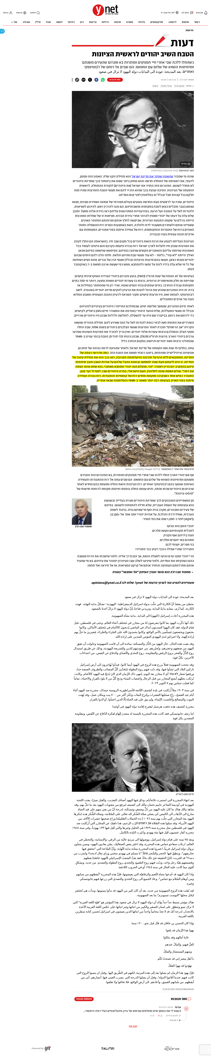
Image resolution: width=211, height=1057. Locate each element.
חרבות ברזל (179, 86)
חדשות (189, 30)
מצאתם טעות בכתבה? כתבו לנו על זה (178, 989)
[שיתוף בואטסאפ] (103, 80)
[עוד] (72, 80)
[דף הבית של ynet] (105, 16)
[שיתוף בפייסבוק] (96, 80)
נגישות (19, 13)
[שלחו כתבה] (83, 80)
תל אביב (167, 13)
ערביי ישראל (166, 86)
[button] (161, 12)
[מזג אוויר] (177, 14)
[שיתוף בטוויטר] (90, 80)
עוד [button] (15, 22)
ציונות (155, 86)
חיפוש (33, 13)
